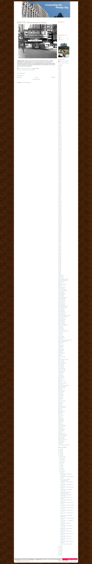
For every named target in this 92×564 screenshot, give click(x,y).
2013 (59, 266)
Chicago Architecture (61, 290)
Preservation (60, 403)
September (62, 460)
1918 (59, 147)
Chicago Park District (61, 307)
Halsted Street (60, 349)
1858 (59, 73)
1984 (59, 232)
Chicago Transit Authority (62, 324)
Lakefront (59, 373)
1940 (59, 175)
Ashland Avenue (60, 281)
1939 (59, 174)
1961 (59, 202)
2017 (59, 271)
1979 (59, 226)
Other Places (60, 398)
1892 (59, 113)
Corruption (60, 332)
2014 (59, 267)
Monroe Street (60, 391)
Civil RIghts (60, 327)
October (61, 459)
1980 (59, 227)
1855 (59, 70)
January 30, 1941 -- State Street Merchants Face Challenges (31, 22)
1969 (59, 213)
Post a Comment (20, 75)
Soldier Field (60, 420)
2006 (59, 257)
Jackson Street (60, 364)
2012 (60, 550)
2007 (59, 258)
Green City (60, 347)
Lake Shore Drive (61, 369)
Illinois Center (60, 360)
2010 (59, 262)
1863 (59, 79)
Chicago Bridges (60, 293)
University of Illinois (61, 435)
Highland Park (60, 350)
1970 (59, 214)
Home (36, 77)
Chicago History (60, 305)
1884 (59, 101)
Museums (59, 393)
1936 (59, 170)
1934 (59, 167)
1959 (59, 200)
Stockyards (60, 424)
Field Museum (60, 342)
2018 (59, 272)
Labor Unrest (60, 367)
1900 (59, 123)
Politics (59, 402)
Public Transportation (61, 407)
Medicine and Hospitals (62, 382)
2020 (60, 449)
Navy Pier (59, 394)
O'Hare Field (60, 395)
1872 (59, 87)
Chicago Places (60, 310)
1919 (59, 148)
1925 (59, 156)
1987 (59, 236)
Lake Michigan (60, 368)
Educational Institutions (62, 341)
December (61, 456)
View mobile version (36, 79)
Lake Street (60, 372)
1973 (59, 218)
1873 (59, 88)
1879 (59, 95)
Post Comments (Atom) (26, 82)
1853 (59, 69)
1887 (59, 105)
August (61, 462)
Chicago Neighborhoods (62, 306)
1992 (59, 241)
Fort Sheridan (60, 345)
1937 (59, 171)
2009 (59, 261)
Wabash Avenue (60, 437)
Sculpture (59, 417)
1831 (59, 66)
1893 (59, 114)
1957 (59, 197)
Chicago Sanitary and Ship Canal (63, 315)
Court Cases (60, 333)
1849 (59, 68)
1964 (59, 206)
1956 (59, 196)
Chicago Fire (60, 302)
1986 (59, 235)
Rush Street (60, 415)
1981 (59, 228)
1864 (59, 81)
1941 (23, 69)
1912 (59, 139)
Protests (59, 404)
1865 (59, 82)
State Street (33, 69)
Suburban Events (61, 426)
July (61, 463)
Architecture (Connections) (62, 279)
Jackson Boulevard (61, 363)
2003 (59, 253)
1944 (59, 180)
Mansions (59, 378)
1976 (59, 222)
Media (59, 381)
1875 (59, 90)
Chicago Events (27, 69)
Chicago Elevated (61, 298)
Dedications (60, 338)
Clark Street (60, 328)
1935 (59, 169)
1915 (59, 143)
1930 (59, 162)
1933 (59, 166)
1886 (59, 104)
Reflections (60, 412)
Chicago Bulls (60, 294)
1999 (59, 248)
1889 (59, 108)
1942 (59, 178)
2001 (59, 250)
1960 (59, 201)
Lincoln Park (60, 376)
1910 (59, 136)
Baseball (59, 285)
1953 (59, 192)
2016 (59, 270)
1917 (59, 145)
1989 (59, 237)
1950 (59, 188)
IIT (58, 358)
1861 (59, 77)
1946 (59, 183)
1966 (59, 209)
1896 (59, 118)
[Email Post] (37, 68)
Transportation (60, 433)
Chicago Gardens (61, 303)
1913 (59, 140)
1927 (59, 158)
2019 (60, 450)
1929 (59, 161)
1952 (59, 191)
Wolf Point (60, 443)
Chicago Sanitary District (62, 316)
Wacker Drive (60, 438)
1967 (59, 210)
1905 (59, 130)
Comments (61, 39)
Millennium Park (61, 390)
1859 (59, 74)
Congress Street (60, 329)
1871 (59, 86)
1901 (59, 125)
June (61, 465)
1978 (59, 224)
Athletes (59, 283)
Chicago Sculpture (61, 319)
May (61, 466)
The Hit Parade (60, 430)
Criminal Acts (60, 336)
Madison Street (60, 377)
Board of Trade (60, 288)
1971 (59, 215)
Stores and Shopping (61, 425)
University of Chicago (61, 434)
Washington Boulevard (61, 439)
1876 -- (59, 91)
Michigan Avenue (61, 386)
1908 (59, 134)
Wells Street (60, 442)
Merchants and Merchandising (63, 385)
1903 (59, 127)
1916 (59, 144)
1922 (59, 152)
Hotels (59, 355)
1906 (59, 131)
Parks (59, 399)
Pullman (59, 408)
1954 (59, 193)
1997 (59, 245)
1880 (59, 96)
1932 (59, 165)
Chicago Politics (60, 311)
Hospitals (59, 354)
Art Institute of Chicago (62, 280)
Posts (60, 37)
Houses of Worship (61, 356)
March (61, 469)
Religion (59, 413)
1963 (59, 205)
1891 (59, 112)
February (61, 471)
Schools (59, 416)
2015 (59, 268)
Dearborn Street (60, 337)
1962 (59, 204)
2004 (59, 254)
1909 (59, 135)
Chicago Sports (60, 320)
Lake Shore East (60, 371)
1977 (59, 223)
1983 (59, 231)
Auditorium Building (61, 284)
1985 (59, 233)
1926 (59, 157)
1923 (59, 153)
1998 (59, 246)
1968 (59, 211)
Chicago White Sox (61, 325)
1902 (59, 126)
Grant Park (60, 346)
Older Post (53, 77)
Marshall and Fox (61, 380)
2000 (59, 249)
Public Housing (60, 406)
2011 (59, 263)
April (61, 468)
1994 (59, 244)
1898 (59, 121)
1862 (59, 78)
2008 (59, 259)
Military (59, 389)
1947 (59, 184)
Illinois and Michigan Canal (62, 359)
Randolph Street (60, 411)
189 (58, 109)
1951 (59, 189)
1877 (59, 92)
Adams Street (60, 275)
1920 (59, 149)
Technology (60, 428)
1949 (59, 187)
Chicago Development (61, 297)
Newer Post (19, 77)
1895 (59, 117)
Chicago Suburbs (61, 323)
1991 (59, 240)
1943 (59, 179)
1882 (59, 99)
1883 (59, 100)
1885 (59, 103)
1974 (59, 219)
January (61, 472)
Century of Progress (61, 289)
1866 (59, 83)
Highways (59, 351)
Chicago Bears (60, 292)
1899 (59, 122)
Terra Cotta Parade (61, 429)
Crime (59, 334)
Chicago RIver (60, 314)
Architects (59, 276)
